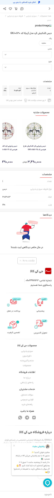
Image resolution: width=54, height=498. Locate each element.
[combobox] (27, 54)
